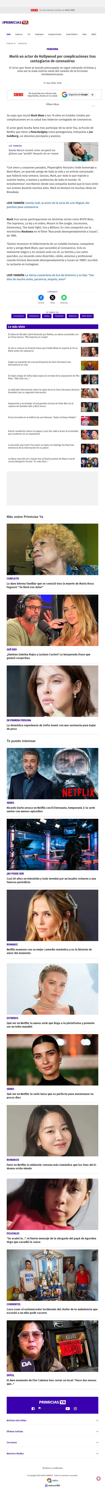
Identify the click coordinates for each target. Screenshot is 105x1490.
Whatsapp (64, 303)
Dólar (84, 34)
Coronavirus (18, 316)
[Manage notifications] (98, 1478)
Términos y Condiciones (52, 1468)
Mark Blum (87, 316)
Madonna (73, 316)
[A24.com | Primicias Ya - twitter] (50, 1408)
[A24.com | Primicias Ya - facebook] (33, 1408)
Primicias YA (11, 43)
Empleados (39, 34)
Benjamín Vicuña (55, 34)
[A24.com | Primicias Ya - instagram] (75, 1408)
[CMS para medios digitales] (52, 1486)
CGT (28, 34)
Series (46, 316)
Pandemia (59, 316)
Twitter (52, 303)
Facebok (41, 303)
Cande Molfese (72, 34)
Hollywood (34, 316)
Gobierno (19, 34)
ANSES (93, 34)
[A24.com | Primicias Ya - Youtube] (68, 1408)
